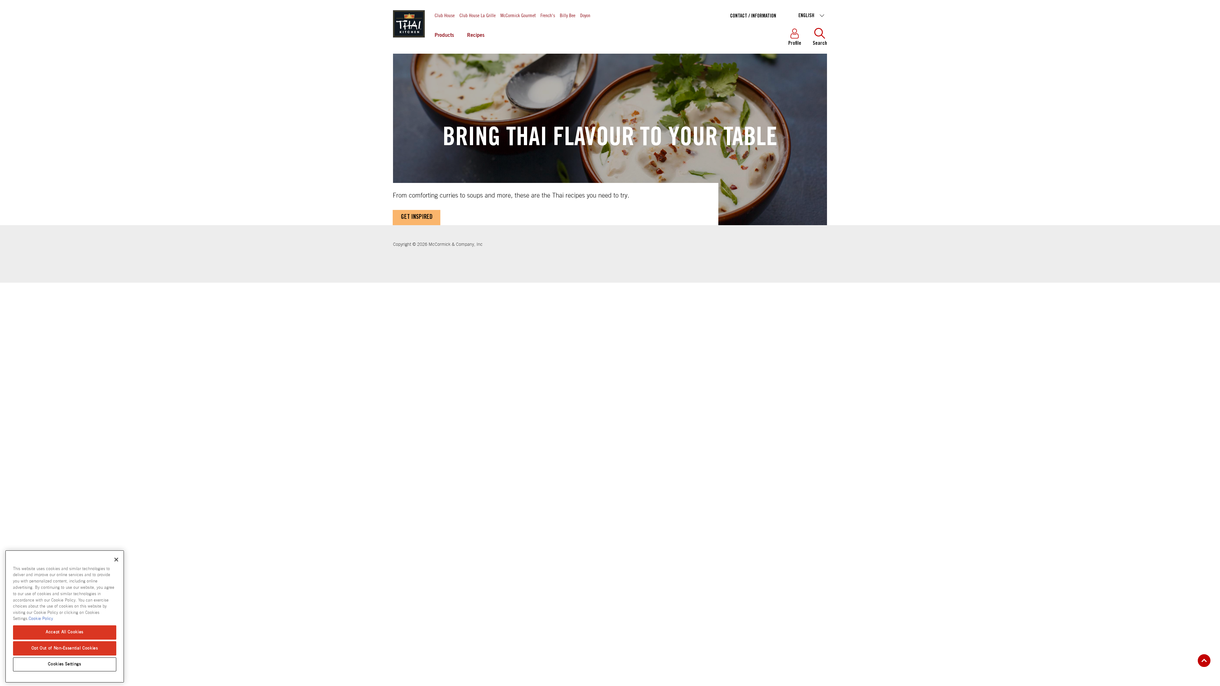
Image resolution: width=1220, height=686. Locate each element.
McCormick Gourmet (518, 15)
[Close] (116, 560)
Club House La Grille (477, 15)
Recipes (476, 35)
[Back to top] (1204, 660)
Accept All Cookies (65, 632)
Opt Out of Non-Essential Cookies (64, 648)
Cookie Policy (41, 619)
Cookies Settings (64, 664)
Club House (445, 15)
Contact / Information (753, 16)
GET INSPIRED (416, 217)
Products (444, 35)
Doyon (585, 15)
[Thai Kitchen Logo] (409, 38)
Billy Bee (567, 15)
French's (547, 15)
